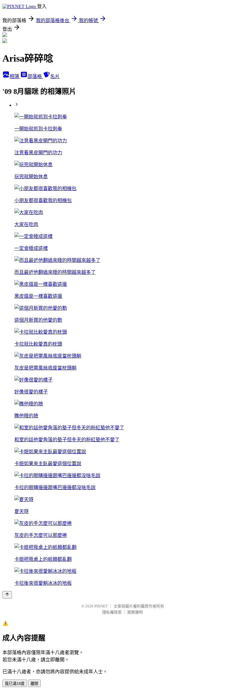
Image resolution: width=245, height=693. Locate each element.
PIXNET (101, 606)
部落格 (35, 76)
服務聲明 (135, 612)
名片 (55, 76)
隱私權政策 (112, 612)
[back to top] (7, 595)
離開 (34, 683)
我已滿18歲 (14, 683)
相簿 (15, 76)
